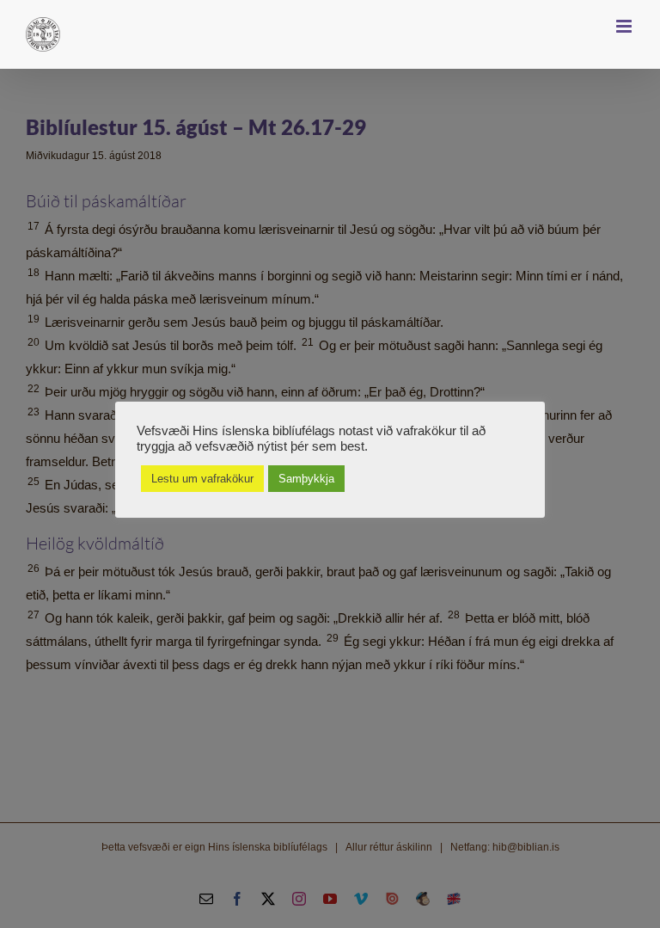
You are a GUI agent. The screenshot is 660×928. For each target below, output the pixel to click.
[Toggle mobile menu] (625, 26)
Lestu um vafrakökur (202, 478)
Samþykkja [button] (306, 478)
